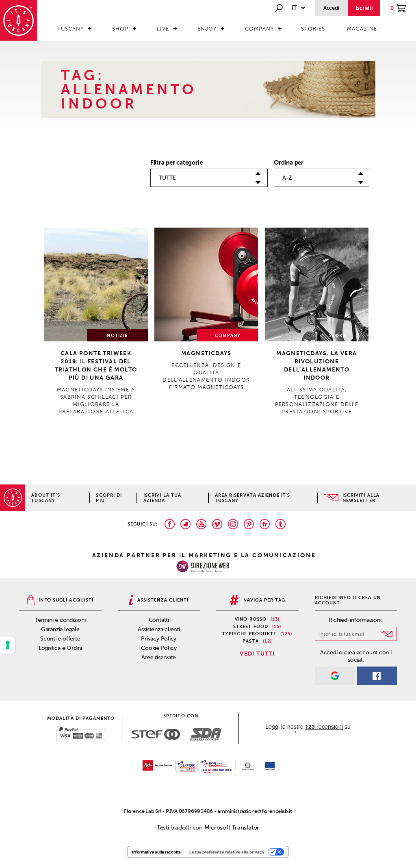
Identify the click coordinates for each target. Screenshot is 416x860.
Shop (120, 29)
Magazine (362, 29)
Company (259, 29)
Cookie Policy (158, 648)
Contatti (159, 620)
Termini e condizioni (60, 620)
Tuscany (70, 29)
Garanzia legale (60, 629)
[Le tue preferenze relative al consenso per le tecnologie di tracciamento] (7, 645)
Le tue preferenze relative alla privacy (226, 851)
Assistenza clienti (159, 629)
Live (163, 29)
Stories (313, 29)
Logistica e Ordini (60, 648)
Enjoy (207, 29)
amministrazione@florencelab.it (254, 811)
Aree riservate (158, 657)
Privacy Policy (158, 638)
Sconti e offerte (60, 638)
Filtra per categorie (176, 162)
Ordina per (288, 162)
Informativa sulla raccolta (156, 851)
